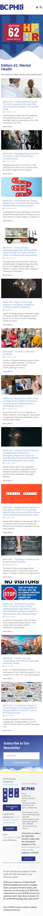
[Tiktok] (16, 795)
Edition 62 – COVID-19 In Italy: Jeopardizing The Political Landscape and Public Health (21, 660)
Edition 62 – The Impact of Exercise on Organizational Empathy (21, 560)
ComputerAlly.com (10, 784)
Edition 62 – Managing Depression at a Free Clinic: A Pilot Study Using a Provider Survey (21, 156)
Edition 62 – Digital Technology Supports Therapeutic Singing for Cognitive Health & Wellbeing (18, 304)
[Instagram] (11, 790)
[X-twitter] (16, 790)
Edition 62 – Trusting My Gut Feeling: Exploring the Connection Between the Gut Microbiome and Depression (21, 203)
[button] (37, 7)
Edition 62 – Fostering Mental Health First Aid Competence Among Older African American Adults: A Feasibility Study (21, 105)
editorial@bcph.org (10, 837)
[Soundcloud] (5, 799)
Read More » (8, 126)
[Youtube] (11, 795)
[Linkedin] (5, 795)
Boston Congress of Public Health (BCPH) (11, 820)
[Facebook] (5, 790)
